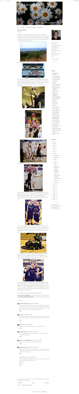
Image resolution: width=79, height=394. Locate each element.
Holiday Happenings (57, 97)
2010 (54, 193)
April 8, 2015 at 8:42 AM (33, 303)
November (56, 155)
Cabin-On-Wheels (56, 79)
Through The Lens (56, 125)
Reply (20, 311)
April (55, 165)
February (56, 180)
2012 (54, 189)
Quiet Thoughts (56, 112)
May (55, 163)
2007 (54, 199)
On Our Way (55, 103)
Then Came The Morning (57, 175)
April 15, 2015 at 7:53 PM (36, 340)
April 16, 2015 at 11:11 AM (31, 347)
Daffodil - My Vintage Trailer (31, 27)
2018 (54, 147)
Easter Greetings (57, 178)
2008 (54, 197)
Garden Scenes (56, 90)
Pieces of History (56, 108)
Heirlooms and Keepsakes (56, 94)
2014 (54, 185)
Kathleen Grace (22, 347)
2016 (54, 151)
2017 (54, 149)
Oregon (54, 105)
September (56, 157)
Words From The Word (56, 133)
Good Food (55, 92)
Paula (20, 314)
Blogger (44, 391)
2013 (54, 187)
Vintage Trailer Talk (57, 128)
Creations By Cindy (23, 303)
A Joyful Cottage (22, 331)
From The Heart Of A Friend (56, 88)
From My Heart (56, 86)
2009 (54, 195)
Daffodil (54, 82)
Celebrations (55, 81)
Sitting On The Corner (57, 167)
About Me (22, 27)
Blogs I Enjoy (40, 27)
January (56, 182)
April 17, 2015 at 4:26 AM (30, 357)
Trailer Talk (55, 126)
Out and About (23, 296)
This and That (55, 123)
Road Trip (56, 173)
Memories (55, 100)
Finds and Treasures (57, 84)
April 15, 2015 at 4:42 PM (32, 331)
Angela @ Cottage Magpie (25, 340)
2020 (54, 143)
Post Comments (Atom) (27, 385)
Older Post (47, 382)
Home (18, 27)
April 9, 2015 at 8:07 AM (27, 324)
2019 (54, 145)
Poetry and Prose (56, 110)
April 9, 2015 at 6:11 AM (27, 314)
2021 (54, 141)
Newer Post (20, 382)
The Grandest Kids (29, 296)
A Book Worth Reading (56, 73)
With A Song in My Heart (57, 130)
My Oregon (55, 102)
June (55, 161)
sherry (20, 324)
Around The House (56, 77)
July (55, 159)
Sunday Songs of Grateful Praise (56, 117)
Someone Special (56, 115)
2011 (54, 191)
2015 (54, 153)
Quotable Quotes (56, 113)
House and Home (56, 98)
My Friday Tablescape (56, 170)
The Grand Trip (56, 120)
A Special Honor (56, 76)
